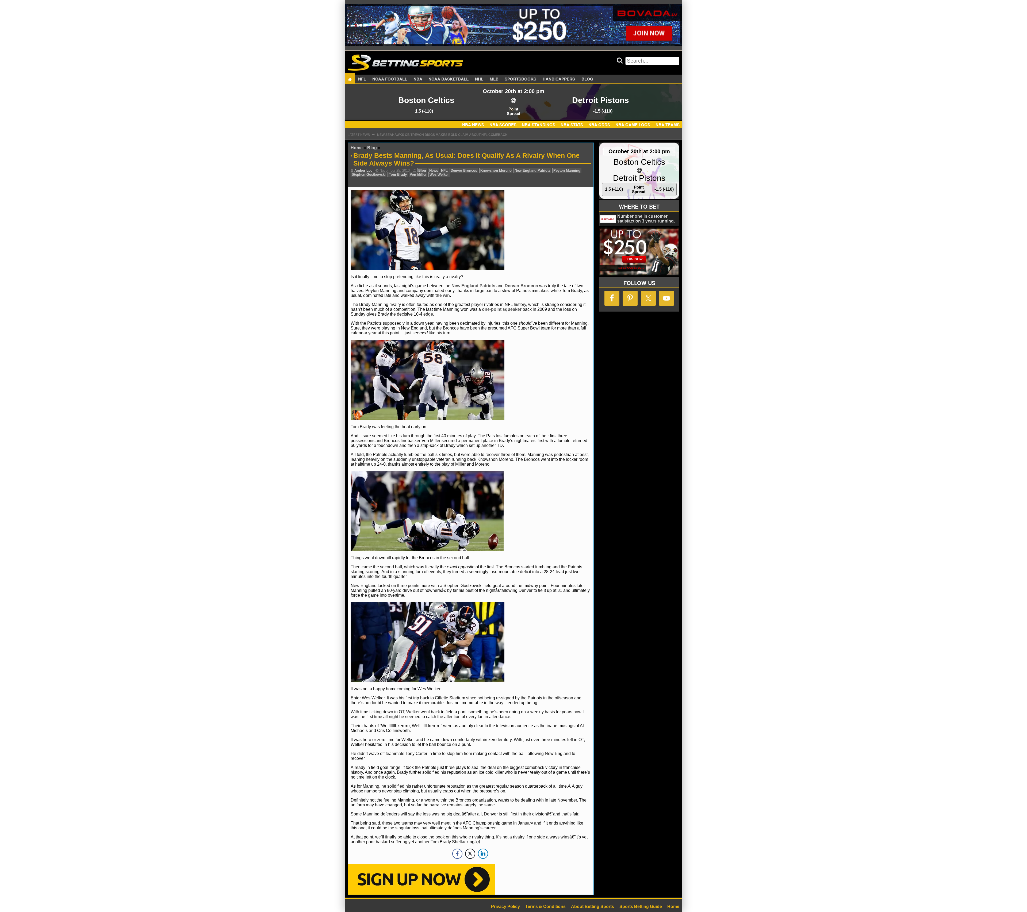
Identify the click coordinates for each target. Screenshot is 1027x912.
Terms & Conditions (545, 906)
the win (442, 295)
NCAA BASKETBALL (448, 79)
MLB (494, 79)
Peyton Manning (566, 170)
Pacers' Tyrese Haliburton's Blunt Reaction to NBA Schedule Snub (439, 135)
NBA (417, 79)
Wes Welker (439, 175)
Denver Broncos (464, 170)
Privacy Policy (505, 906)
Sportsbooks (520, 79)
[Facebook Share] (457, 854)
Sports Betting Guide (640, 906)
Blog (587, 79)
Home (357, 147)
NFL (362, 79)
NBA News (473, 125)
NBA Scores (502, 125)
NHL (479, 79)
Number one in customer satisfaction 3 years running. (646, 218)
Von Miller (418, 175)
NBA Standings (538, 125)
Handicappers (559, 79)
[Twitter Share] (470, 854)
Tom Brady (398, 175)
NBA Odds (599, 125)
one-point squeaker (502, 309)
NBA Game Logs (632, 125)
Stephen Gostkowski (369, 175)
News (433, 170)
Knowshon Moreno (496, 170)
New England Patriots (532, 170)
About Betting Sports (592, 906)
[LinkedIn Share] (483, 854)
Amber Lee (363, 170)
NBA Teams (668, 125)
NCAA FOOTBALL (389, 79)
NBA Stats (572, 125)
